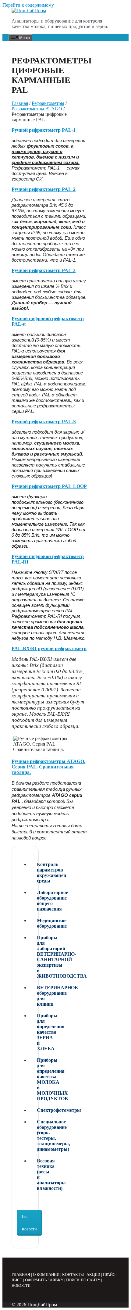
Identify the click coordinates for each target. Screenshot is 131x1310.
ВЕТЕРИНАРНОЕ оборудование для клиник (38, 996)
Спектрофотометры (38, 1110)
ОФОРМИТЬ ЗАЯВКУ (44, 1280)
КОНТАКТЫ (73, 1274)
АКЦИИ (93, 1274)
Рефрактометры (48, 103)
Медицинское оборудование (38, 923)
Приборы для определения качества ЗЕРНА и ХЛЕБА (38, 1032)
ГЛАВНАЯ (21, 1274)
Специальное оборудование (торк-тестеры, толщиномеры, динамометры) (38, 1135)
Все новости (29, 1222)
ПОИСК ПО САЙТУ (83, 1280)
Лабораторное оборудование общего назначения (38, 900)
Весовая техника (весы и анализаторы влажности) (38, 1174)
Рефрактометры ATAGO (37, 108)
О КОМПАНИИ (46, 1274)
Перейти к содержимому (28, 5)
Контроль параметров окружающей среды (38, 872)
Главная (20, 103)
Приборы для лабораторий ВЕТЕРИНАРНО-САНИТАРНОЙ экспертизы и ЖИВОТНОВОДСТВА (38, 957)
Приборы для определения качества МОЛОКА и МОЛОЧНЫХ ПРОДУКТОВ (38, 1079)
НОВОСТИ (21, 1285)
